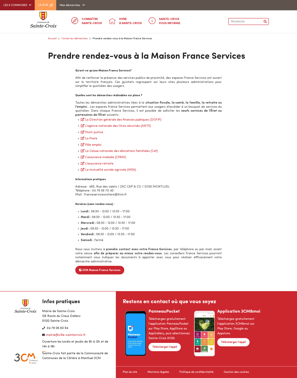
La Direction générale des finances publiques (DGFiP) (123, 119)
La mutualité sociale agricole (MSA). (111, 170)
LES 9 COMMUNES (15, 5)
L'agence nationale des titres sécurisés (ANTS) (118, 126)
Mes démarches (70, 5)
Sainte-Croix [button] (92, 21)
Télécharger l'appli (164, 347)
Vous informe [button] (169, 21)
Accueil (52, 38)
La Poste (91, 138)
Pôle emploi (93, 145)
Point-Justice (94, 132)
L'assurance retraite (99, 163)
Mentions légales (158, 372)
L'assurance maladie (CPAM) (105, 157)
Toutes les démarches (74, 38)
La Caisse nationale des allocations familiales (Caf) (121, 151)
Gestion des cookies (236, 372)
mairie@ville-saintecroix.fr (66, 335)
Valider (265, 21)
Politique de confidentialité (196, 372)
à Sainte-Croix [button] (130, 21)
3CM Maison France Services (101, 270)
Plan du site (130, 372)
